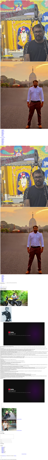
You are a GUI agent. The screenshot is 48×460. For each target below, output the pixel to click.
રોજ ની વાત (3, 139)
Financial (3, 133)
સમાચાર (3, 131)
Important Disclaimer (2, 137)
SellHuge (15, 455)
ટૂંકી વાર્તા (3, 143)
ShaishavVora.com (4, 455)
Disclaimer (3, 281)
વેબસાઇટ (1, 442)
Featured (3, 447)
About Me (3, 138)
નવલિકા (3, 134)
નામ (1, 439)
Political (2, 132)
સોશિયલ (3, 130)
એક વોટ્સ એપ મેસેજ (19, 430)
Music (2, 135)
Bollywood (3, 141)
